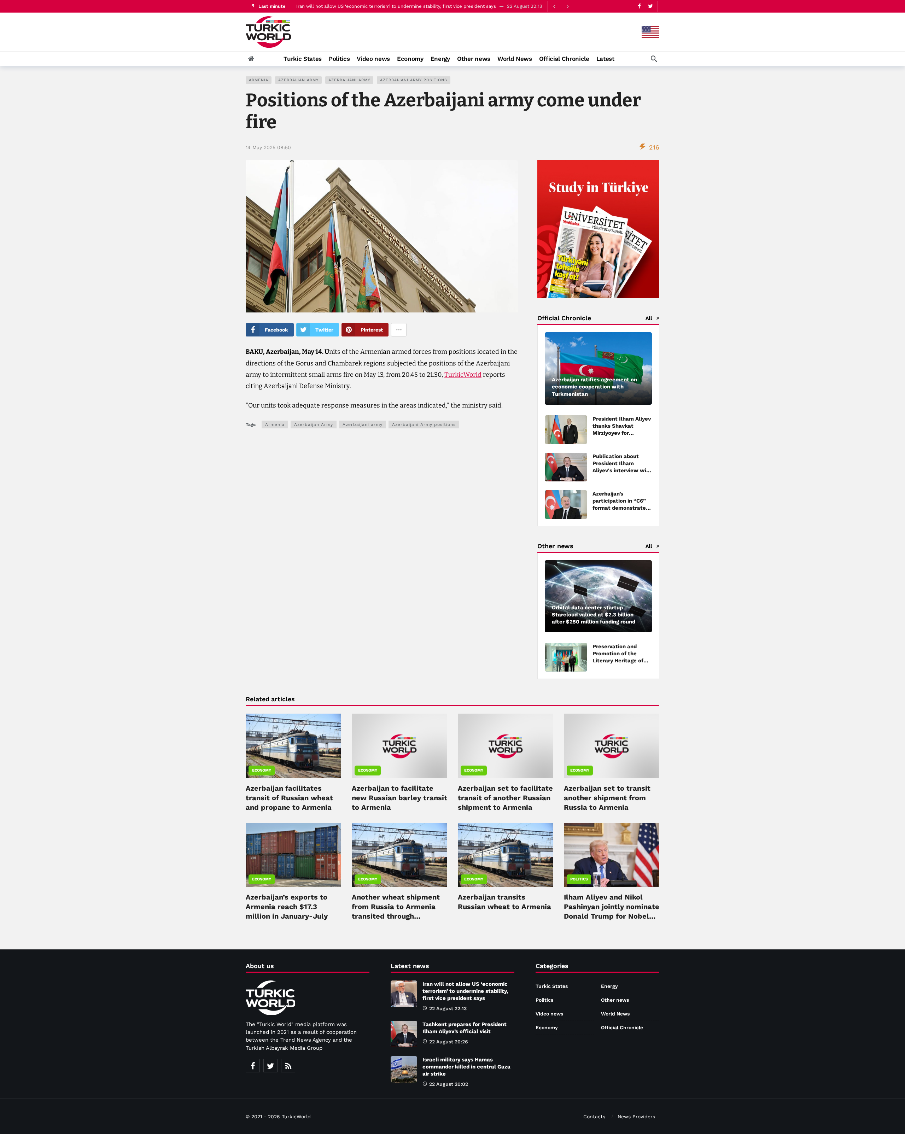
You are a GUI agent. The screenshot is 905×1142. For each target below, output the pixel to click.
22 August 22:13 (448, 1008)
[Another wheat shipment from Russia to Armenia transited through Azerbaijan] (399, 855)
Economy (261, 770)
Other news (615, 1000)
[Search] (654, 58)
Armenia (258, 80)
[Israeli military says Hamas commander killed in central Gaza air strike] (404, 1069)
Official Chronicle (622, 1027)
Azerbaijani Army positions (413, 80)
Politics (579, 879)
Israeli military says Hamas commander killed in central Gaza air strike (466, 1066)
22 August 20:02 (448, 1084)
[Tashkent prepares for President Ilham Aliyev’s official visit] (404, 1034)
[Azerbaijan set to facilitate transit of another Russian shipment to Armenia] (505, 746)
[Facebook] (639, 6)
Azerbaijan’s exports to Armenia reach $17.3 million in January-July (287, 906)
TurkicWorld (462, 375)
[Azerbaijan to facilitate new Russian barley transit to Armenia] (399, 746)
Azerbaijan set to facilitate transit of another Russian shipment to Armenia (505, 798)
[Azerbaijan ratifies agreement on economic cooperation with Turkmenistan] (598, 368)
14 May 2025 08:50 (268, 147)
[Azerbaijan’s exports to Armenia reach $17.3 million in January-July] (293, 855)
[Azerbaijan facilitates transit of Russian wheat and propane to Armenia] (293, 746)
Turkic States (552, 986)
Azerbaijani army (349, 80)
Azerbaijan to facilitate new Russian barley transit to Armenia (399, 798)
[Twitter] (650, 6)
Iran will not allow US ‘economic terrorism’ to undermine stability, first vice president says (396, 6)
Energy (609, 986)
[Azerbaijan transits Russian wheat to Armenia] (505, 855)
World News (615, 1014)
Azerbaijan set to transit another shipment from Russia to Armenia (607, 798)
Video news (549, 1014)
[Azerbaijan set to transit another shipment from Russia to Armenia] (611, 746)
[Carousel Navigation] (560, 6)
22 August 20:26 (448, 1041)
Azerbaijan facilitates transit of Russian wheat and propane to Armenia (289, 798)
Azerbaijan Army (298, 80)
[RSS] (288, 1065)
